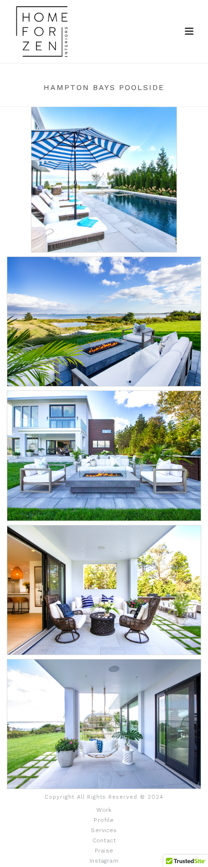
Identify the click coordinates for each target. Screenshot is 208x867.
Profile (104, 820)
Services (104, 830)
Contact (104, 840)
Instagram (103, 860)
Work (104, 810)
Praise (104, 850)
